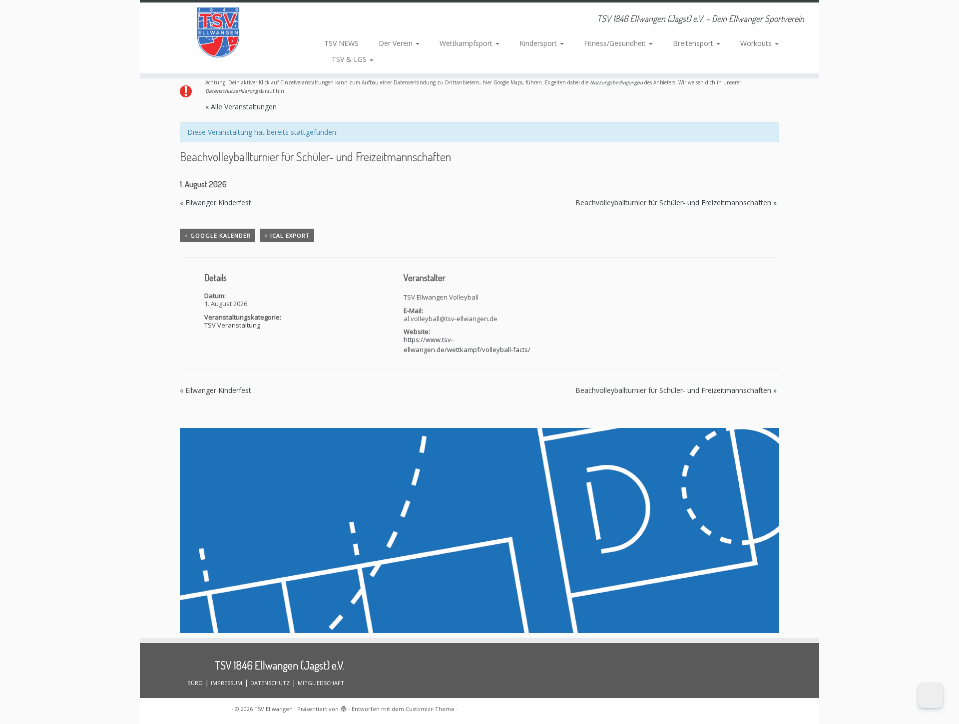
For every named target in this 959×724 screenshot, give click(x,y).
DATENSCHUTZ (270, 683)
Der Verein (397, 43)
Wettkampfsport (467, 43)
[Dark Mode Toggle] (930, 695)
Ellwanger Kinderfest (215, 202)
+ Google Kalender (217, 235)
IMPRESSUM (226, 683)
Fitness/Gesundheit (616, 43)
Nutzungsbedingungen (616, 82)
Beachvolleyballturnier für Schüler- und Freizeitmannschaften (676, 202)
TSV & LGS (350, 59)
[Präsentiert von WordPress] (343, 707)
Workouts (757, 43)
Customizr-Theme (430, 709)
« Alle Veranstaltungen (241, 106)
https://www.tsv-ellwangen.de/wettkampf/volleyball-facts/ (467, 344)
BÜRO (195, 683)
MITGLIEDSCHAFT (321, 683)
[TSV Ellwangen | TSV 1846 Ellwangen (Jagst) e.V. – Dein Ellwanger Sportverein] (218, 32)
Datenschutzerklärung (231, 90)
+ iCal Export (287, 235)
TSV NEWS (341, 43)
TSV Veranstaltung (232, 325)
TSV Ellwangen (273, 709)
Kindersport (539, 43)
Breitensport (694, 43)
